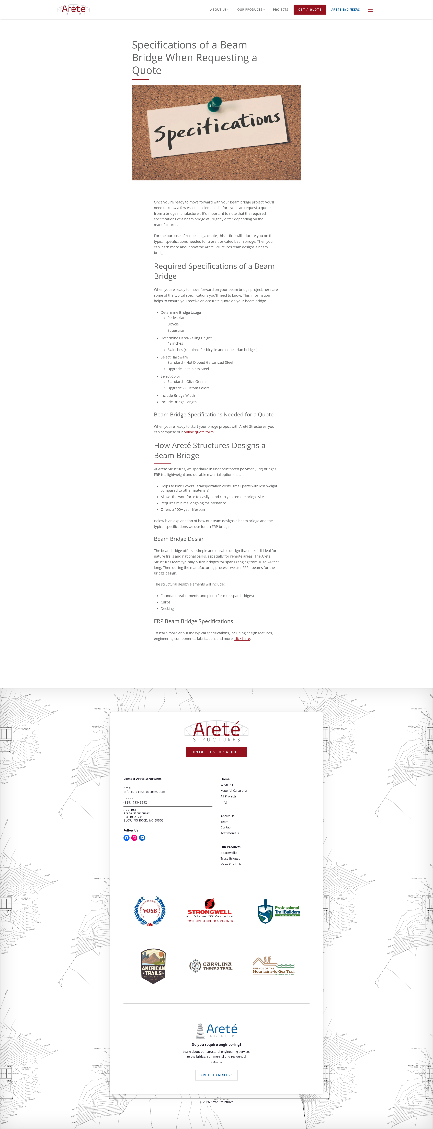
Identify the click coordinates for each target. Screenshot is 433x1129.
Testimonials (230, 833)
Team (225, 822)
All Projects (228, 796)
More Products (231, 864)
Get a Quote (310, 9)
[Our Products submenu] (264, 10)
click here (242, 638)
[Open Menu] (370, 10)
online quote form (199, 432)
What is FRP (229, 785)
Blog (224, 802)
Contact (226, 827)
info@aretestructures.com (144, 792)
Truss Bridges (230, 858)
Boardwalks (229, 853)
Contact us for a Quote (217, 752)
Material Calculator (234, 790)
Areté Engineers (217, 1075)
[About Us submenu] (228, 10)
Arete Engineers (345, 9)
